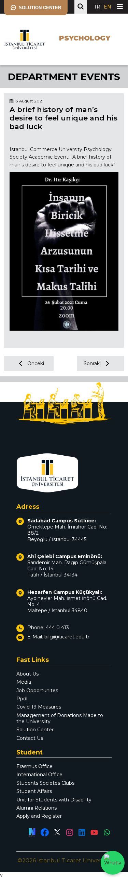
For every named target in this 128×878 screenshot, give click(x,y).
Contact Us (29, 738)
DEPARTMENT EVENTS (64, 76)
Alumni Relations (36, 808)
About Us (27, 674)
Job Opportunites (37, 690)
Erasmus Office (34, 766)
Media (23, 682)
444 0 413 (57, 627)
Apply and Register (39, 816)
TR (97, 7)
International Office (39, 774)
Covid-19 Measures (38, 707)
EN (107, 7)
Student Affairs (34, 791)
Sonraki (92, 363)
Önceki (35, 363)
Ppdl (21, 699)
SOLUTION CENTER (40, 7)
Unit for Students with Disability (53, 800)
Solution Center (35, 730)
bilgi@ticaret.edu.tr (66, 637)
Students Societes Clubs (45, 783)
